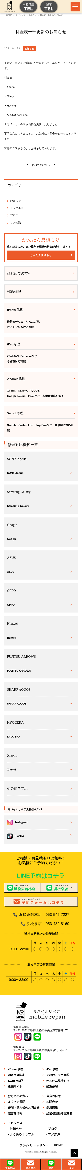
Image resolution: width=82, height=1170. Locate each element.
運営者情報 (15, 1113)
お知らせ (15, 200)
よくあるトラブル (22, 1134)
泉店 (51, 1168)
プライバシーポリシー (33, 1145)
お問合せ (52, 1101)
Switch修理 (15, 1080)
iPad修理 (52, 1069)
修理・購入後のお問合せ (23, 1107)
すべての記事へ (41, 165)
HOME (58, 1145)
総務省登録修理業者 (59, 1113)
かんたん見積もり (41, 255)
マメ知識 (15, 222)
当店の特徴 (53, 1096)
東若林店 (10, 1168)
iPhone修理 (15, 1069)
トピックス (15, 1122)
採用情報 (52, 1107)
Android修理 (16, 1074)
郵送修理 (14, 292)
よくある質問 (16, 1101)
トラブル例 (16, 208)
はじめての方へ (19, 273)
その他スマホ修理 (57, 1074)
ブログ (14, 215)
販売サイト (15, 1086)
